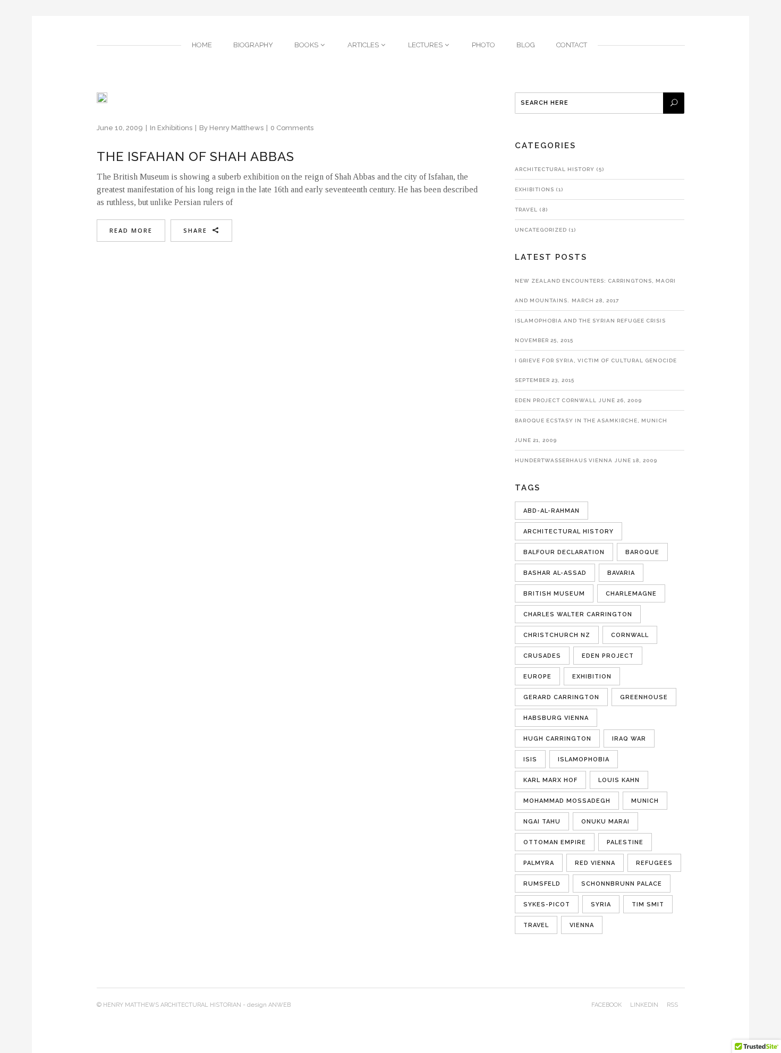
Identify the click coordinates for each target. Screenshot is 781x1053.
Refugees (654, 863)
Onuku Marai (605, 821)
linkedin (644, 1004)
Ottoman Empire (554, 842)
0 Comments (291, 128)
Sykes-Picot (546, 904)
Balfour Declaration (564, 552)
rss (672, 1004)
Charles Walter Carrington (577, 614)
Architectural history (555, 169)
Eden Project (608, 655)
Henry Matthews (236, 128)
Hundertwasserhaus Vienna (564, 460)
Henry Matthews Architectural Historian (172, 1004)
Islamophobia (583, 759)
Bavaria (621, 573)
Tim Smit (648, 904)
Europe (537, 676)
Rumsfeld (542, 883)
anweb (279, 1004)
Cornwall (630, 635)
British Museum (554, 593)
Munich (645, 800)
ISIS (530, 759)
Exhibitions (174, 128)
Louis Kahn (619, 780)
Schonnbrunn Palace (621, 883)
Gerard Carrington (561, 697)
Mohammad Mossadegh (566, 800)
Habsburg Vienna (556, 718)
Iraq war (629, 738)
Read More (130, 230)
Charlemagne (631, 593)
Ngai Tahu (542, 821)
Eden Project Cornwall (556, 400)
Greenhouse (644, 697)
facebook (606, 1004)
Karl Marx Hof (550, 780)
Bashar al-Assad (555, 573)
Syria (601, 904)
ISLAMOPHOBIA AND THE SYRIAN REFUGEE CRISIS (590, 321)
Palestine (625, 842)
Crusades (542, 655)
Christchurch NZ (556, 635)
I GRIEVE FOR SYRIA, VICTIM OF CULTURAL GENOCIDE (596, 360)
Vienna (582, 925)
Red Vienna (595, 863)
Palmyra (538, 863)
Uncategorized (541, 230)
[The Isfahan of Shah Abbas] (102, 97)
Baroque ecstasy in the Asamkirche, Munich (591, 420)
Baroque (642, 552)
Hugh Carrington (557, 738)
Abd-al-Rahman (551, 510)
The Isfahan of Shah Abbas (195, 156)
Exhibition (592, 676)
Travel (526, 210)
